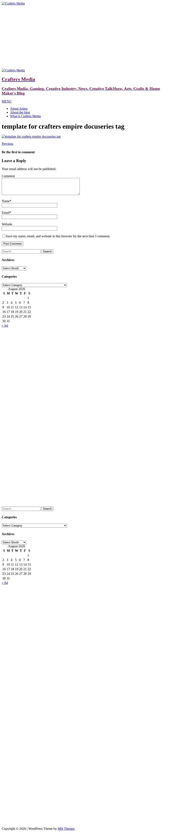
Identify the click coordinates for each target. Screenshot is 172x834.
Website (7, 224)
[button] (7, 101)
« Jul (5, 325)
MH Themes (66, 828)
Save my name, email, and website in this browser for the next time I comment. (58, 236)
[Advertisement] (86, 37)
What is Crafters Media (25, 116)
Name (6, 201)
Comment (8, 176)
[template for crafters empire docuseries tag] (31, 136)
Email (5, 212)
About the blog (20, 112)
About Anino (18, 108)
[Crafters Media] (13, 3)
